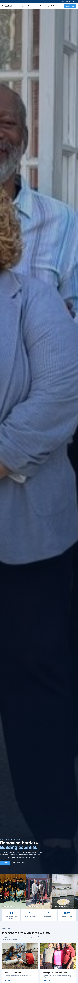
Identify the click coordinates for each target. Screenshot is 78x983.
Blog (47, 6)
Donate (42, 6)
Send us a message (71, 1)
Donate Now (70, 6)
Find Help (61, 1)
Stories (36, 6)
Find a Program (18, 863)
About (30, 6)
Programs (23, 6)
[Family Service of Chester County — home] (7, 6)
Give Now (5, 862)
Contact (53, 6)
